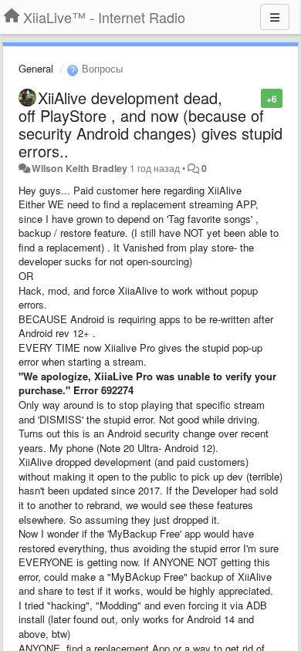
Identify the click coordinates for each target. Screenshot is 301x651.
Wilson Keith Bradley (79, 168)
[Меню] (274, 17)
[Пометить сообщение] (253, 97)
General (36, 68)
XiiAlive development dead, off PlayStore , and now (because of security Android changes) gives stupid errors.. (150, 124)
